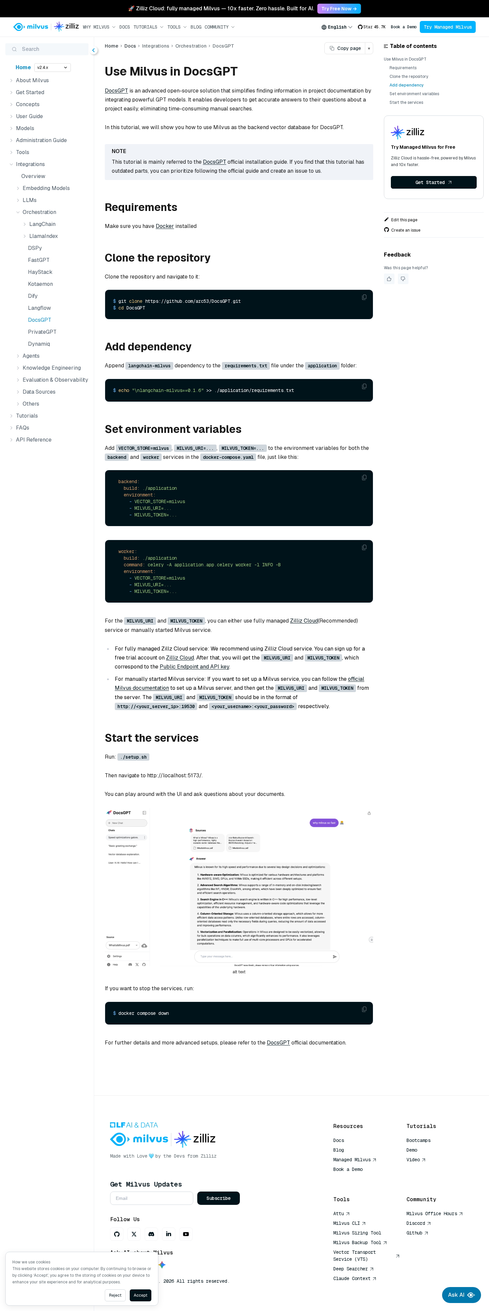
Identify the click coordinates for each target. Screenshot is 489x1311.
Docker (165, 226)
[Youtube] (186, 1234)
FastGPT (39, 260)
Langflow (39, 307)
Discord (416, 1223)
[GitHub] (116, 1234)
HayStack (40, 272)
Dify (33, 295)
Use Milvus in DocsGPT (405, 59)
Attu (338, 1214)
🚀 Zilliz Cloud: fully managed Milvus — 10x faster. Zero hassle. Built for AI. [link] (221, 8)
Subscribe (219, 1198)
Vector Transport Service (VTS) (354, 1255)
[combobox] (337, 27)
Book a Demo (403, 27)
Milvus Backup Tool (357, 1242)
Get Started (430, 182)
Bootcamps (418, 1140)
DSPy (35, 248)
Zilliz (209, 1156)
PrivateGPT (42, 331)
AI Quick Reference (357, 1179)
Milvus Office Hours (432, 1214)
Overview (33, 176)
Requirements (403, 68)
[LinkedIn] (168, 1234)
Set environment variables (414, 94)
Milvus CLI (346, 1223)
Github (414, 1233)
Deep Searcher (350, 1269)
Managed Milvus (352, 1160)
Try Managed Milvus (448, 27)
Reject (115, 1295)
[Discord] (151, 1234)
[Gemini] (162, 1265)
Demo (412, 1150)
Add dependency (407, 85)
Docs (124, 27)
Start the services (406, 102)
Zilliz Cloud (304, 620)
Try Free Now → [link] (339, 9)
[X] (134, 1234)
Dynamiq (39, 343)
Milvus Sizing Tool (357, 1233)
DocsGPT (39, 319)
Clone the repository (409, 76)
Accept (140, 1295)
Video (413, 1160)
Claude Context (352, 1278)
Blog (196, 27)
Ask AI (456, 1294)
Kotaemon (40, 284)
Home (23, 67)
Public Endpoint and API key (194, 666)
